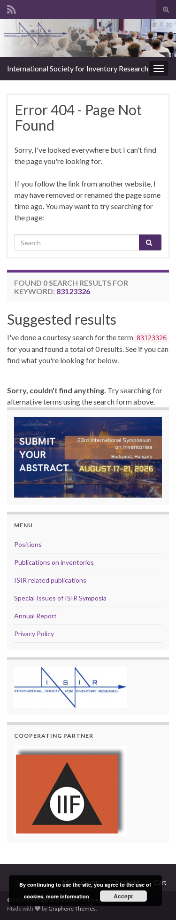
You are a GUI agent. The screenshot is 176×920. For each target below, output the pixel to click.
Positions (28, 544)
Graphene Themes (72, 908)
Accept (123, 896)
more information (67, 896)
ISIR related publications (50, 580)
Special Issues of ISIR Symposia (60, 598)
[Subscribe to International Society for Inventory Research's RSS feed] (11, 8)
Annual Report (35, 616)
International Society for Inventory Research (77, 68)
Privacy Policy (34, 634)
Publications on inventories (54, 562)
